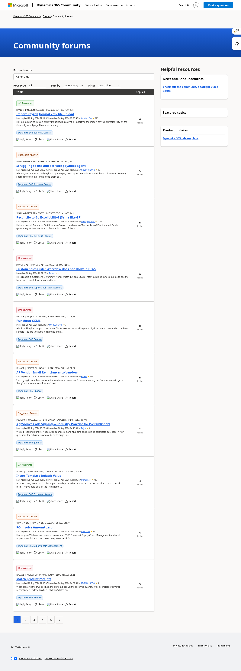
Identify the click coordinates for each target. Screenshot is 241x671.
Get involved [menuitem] (92, 5)
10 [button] (98, 170)
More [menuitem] (129, 5)
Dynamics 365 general (30, 442)
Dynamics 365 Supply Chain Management (40, 287)
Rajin (83, 428)
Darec (52, 273)
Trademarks (223, 645)
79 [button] (93, 531)
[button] (184, 5)
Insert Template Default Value (38, 476)
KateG (84, 376)
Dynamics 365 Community (58, 5)
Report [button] (72, 139)
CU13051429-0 (56, 325)
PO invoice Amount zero (34, 527)
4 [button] (98, 583)
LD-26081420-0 (88, 583)
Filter (91, 85)
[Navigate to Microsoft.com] (18, 5)
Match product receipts (33, 579)
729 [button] (96, 118)
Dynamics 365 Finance (30, 339)
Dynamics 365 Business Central (34, 132)
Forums (47, 16)
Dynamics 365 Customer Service (35, 494)
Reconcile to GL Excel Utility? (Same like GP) (48, 217)
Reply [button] (28, 139)
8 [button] (89, 428)
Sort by (55, 85)
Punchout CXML (28, 321)
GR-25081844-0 (88, 170)
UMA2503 (85, 531)
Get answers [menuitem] (113, 5)
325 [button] (95, 480)
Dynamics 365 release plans (180, 138)
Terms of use (205, 645)
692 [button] (91, 376)
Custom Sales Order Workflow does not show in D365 (56, 269)
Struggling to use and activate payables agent (51, 166)
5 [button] (58, 273)
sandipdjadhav (88, 221)
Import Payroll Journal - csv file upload (45, 114)
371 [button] (67, 325)
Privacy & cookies (183, 645)
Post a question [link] (218, 5)
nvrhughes (86, 480)
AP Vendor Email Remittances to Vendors (47, 372)
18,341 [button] (100, 221)
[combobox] (83, 76)
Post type (19, 85)
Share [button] (60, 139)
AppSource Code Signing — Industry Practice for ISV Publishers (63, 424)
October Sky (86, 118)
